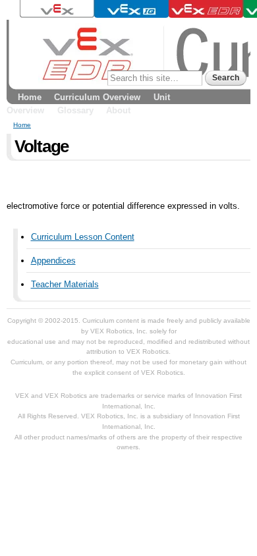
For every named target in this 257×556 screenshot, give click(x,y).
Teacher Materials (65, 284)
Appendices (53, 260)
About (118, 110)
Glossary (75, 110)
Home (30, 97)
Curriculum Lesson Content (82, 237)
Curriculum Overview (97, 97)
